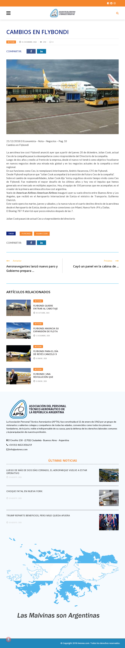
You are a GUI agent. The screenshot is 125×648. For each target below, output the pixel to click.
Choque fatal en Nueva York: (24, 491)
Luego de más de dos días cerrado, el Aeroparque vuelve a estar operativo (46, 472)
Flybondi (26, 233)
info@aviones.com (18, 449)
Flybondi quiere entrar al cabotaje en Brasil (45, 308)
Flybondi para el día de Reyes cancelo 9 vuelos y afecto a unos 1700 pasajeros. (46, 356)
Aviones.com (83, 643)
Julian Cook (42, 233)
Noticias (11, 42)
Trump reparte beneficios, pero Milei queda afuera (38, 515)
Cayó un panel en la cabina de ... (96, 266)
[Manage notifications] (8, 639)
